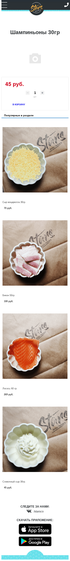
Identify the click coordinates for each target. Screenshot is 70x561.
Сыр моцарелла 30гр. (14, 202)
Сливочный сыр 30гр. (14, 481)
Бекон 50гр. (9, 295)
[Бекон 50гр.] (35, 253)
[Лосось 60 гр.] (35, 346)
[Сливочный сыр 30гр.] (35, 439)
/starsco (39, 511)
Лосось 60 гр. (10, 388)
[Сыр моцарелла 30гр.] (35, 160)
